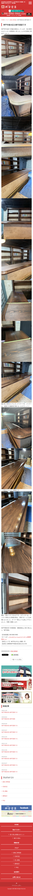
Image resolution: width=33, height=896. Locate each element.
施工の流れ (17, 838)
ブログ (7, 20)
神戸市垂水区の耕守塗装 (8, 718)
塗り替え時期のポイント (17, 834)
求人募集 (5, 791)
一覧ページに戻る (16, 659)
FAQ (4, 800)
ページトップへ (16, 885)
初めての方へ (17, 829)
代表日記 (5, 786)
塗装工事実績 (13, 20)
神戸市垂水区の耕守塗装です (10, 711)
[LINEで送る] (15, 654)
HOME (2, 20)
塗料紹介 (5, 796)
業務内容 (16, 842)
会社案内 (16, 872)
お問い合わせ (17, 877)
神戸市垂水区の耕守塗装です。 (10, 724)
